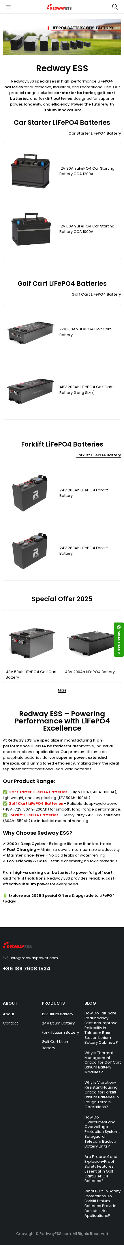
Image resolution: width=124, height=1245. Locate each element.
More (62, 690)
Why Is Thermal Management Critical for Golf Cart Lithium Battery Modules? (102, 1062)
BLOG (90, 1003)
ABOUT (10, 1003)
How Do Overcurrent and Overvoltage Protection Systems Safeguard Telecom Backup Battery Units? (102, 1131)
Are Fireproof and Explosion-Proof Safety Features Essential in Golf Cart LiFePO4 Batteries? (100, 1169)
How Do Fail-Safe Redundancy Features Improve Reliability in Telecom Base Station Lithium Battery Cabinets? (101, 1027)
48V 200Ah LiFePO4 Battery (90, 672)
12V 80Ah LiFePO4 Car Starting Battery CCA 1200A (86, 171)
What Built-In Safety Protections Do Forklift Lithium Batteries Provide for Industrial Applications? (102, 1203)
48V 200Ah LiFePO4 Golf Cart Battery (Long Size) (85, 389)
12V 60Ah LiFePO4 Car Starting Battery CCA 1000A (86, 229)
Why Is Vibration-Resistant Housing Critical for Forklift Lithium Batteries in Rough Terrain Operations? (101, 1095)
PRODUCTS (53, 1003)
